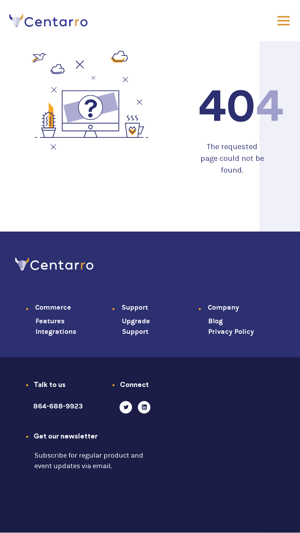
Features (50, 321)
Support (134, 307)
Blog (215, 321)
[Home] (54, 262)
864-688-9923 (58, 406)
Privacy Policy (231, 332)
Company (223, 307)
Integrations (56, 332)
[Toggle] (284, 20)
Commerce (53, 307)
